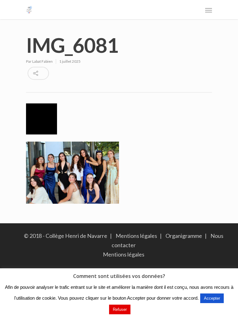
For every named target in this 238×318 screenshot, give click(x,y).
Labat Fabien (42, 61)
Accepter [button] (212, 298)
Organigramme (184, 235)
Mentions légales (136, 235)
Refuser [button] (120, 309)
